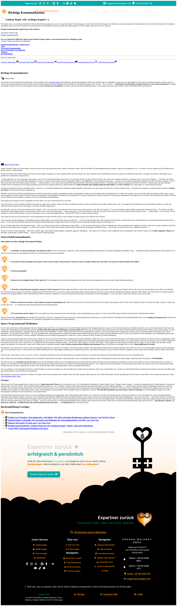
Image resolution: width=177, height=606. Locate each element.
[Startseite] (144, 519)
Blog (105, 11)
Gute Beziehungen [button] (49, 11)
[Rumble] (75, 3)
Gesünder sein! (106, 562)
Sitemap (80, 594)
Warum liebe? (106, 549)
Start (31, 11)
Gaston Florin (59, 395)
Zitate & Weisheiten (106, 566)
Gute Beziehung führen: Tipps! (11, 376)
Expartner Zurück (44, 594)
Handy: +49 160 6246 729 (138, 574)
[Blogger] (54, 3)
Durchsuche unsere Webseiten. (90, 532)
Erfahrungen (73, 549)
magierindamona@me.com (139, 579)
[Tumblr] (57, 3)
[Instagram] (44, 3)
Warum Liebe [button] (73, 11)
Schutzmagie (41, 553)
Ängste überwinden (106, 545)
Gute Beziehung (74, 562)
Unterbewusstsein (55, 82)
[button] (10, 62)
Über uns (92, 11)
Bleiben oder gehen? (106, 558)
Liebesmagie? (120, 11)
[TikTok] (71, 3)
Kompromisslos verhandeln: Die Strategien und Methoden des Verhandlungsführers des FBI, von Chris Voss (53, 420)
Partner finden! (73, 571)
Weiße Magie (41, 549)
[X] (48, 3)
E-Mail (140, 594)
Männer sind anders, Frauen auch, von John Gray (29, 423)
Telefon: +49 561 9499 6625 (139, 559)
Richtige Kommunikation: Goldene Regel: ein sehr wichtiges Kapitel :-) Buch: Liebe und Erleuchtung (50, 426)
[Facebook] (40, 3)
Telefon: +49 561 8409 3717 (139, 567)
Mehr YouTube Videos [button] (11, 164)
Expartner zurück (73, 558)
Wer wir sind (73, 545)
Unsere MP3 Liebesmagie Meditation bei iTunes (28, 428)
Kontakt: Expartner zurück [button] (9, 35)
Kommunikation (74, 567)
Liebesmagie (41, 545)
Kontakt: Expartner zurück (42, 474)
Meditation (40, 558)
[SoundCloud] (63, 3)
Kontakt (147, 11)
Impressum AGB (110, 594)
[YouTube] (67, 3)
